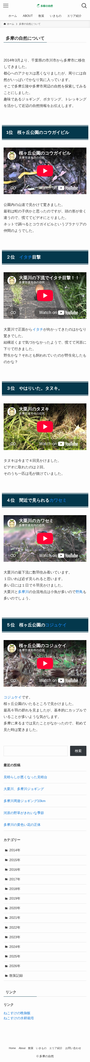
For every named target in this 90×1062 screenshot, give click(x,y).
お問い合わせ (73, 1048)
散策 (30, 1048)
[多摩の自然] (45, 6)
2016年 (14, 869)
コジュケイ (56, 625)
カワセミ (58, 500)
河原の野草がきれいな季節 (24, 813)
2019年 (14, 898)
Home (12, 1048)
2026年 (14, 966)
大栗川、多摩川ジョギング (24, 789)
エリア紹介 (55, 1048)
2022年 (14, 927)
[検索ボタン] (84, 6)
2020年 (14, 908)
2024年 (14, 947)
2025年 (14, 956)
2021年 (14, 918)
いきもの (41, 1048)
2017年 (14, 879)
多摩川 (23, 592)
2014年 (14, 850)
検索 (78, 751)
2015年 (14, 860)
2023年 (14, 937)
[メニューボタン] (6, 6)
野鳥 (79, 592)
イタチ (25, 257)
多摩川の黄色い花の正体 (22, 825)
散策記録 (16, 975)
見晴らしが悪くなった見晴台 (25, 777)
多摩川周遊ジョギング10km (25, 801)
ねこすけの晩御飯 (17, 1013)
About (22, 1048)
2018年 (14, 889)
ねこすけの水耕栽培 (19, 1018)
